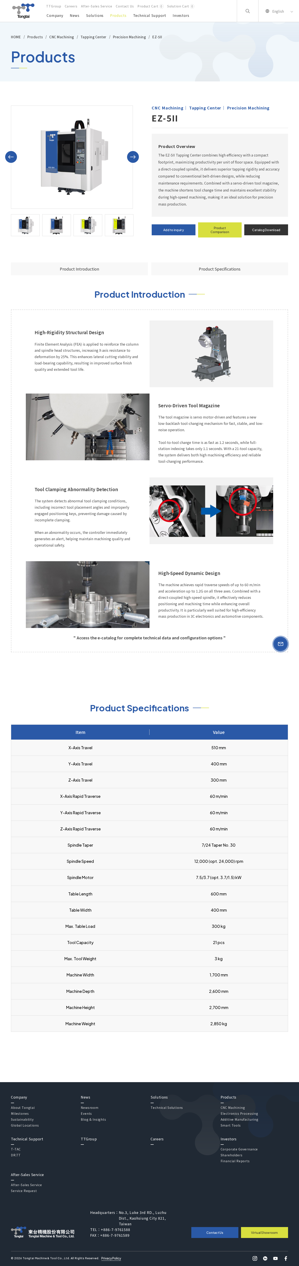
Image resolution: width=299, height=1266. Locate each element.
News (74, 15)
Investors (181, 15)
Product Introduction (79, 269)
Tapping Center (93, 37)
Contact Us (125, 6)
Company (55, 15)
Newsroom (89, 1107)
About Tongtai (23, 1107)
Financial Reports (235, 1161)
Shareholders (232, 1155)
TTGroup (53, 6)
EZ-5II (157, 37)
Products (118, 15)
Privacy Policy (111, 1258)
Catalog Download (266, 230)
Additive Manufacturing (240, 1119)
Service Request (24, 1191)
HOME (16, 37)
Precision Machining (129, 37)
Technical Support (149, 15)
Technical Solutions (167, 1107)
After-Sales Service (96, 6)
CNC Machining (61, 37)
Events (86, 1113)
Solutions (95, 15)
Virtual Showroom (264, 1232)
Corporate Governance (239, 1149)
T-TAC (16, 1149)
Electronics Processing (239, 1113)
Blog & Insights (93, 1119)
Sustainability (22, 1119)
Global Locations (25, 1125)
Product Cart (149, 6)
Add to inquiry (173, 230)
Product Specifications (219, 269)
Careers (71, 6)
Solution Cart (180, 6)
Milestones (20, 1113)
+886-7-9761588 (115, 1229)
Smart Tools (231, 1125)
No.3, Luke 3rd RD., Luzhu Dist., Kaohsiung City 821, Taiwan (143, 1218)
